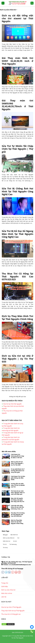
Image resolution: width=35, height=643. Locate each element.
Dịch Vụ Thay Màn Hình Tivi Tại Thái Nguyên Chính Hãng (17, 317)
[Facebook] (32, 627)
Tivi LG (4, 544)
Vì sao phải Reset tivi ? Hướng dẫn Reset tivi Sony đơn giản (18, 470)
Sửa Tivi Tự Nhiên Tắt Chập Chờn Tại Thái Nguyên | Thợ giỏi (17, 149)
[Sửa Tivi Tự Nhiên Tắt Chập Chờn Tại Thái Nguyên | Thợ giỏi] (17, 163)
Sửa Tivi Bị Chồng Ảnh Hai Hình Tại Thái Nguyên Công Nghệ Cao (17, 191)
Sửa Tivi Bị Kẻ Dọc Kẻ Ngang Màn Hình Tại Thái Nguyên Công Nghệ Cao (17, 234)
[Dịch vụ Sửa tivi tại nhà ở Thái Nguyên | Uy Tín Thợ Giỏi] (17, 373)
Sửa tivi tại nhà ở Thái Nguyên (11, 607)
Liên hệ (3, 597)
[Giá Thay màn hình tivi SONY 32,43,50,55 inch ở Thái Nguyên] (17, 75)
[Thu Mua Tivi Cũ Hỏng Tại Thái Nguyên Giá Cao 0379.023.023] (17, 291)
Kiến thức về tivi (6, 593)
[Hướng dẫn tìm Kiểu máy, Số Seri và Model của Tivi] (6, 485)
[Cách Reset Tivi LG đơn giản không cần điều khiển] (6, 478)
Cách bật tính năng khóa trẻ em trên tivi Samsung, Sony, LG (17, 507)
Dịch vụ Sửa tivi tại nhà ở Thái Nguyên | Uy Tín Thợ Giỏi (17, 358)
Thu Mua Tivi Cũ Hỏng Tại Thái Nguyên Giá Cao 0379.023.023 (17, 276)
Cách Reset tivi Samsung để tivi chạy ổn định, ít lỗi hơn (17, 456)
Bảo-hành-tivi (14, 534)
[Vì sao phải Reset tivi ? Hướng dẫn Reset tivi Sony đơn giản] (6, 471)
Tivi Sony (5, 547)
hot (18, 538)
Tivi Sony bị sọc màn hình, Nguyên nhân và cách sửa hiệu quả (17, 492)
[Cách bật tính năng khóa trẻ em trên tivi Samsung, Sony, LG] (6, 507)
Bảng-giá (5, 534)
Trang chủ (4, 583)
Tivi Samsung (13, 544)
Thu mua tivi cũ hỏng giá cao (11, 614)
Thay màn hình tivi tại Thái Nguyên (13, 611)
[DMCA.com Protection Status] (8, 624)
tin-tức (15, 541)
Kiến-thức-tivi (6, 541)
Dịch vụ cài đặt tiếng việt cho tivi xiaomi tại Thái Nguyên (17, 18)
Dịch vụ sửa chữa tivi (8, 590)
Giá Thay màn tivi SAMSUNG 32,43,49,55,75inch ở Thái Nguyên (17, 105)
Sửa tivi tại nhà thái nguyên (12, 404)
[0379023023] (32, 631)
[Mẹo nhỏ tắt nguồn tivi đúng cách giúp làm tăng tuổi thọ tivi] (6, 500)
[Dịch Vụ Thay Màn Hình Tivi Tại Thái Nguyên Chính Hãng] (17, 331)
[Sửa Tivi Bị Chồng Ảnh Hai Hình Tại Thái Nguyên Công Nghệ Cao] (17, 206)
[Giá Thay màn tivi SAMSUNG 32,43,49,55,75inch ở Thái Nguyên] (17, 121)
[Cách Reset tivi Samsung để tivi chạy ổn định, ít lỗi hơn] (6, 456)
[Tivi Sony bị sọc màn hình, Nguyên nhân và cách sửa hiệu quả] (6, 493)
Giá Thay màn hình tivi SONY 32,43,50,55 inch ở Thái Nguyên (17, 61)
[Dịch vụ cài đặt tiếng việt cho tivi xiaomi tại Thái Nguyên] (17, 33)
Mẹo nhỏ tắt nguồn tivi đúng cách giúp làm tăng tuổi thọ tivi (17, 499)
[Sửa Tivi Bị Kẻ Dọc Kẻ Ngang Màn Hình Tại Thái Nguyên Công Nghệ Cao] (17, 248)
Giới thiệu (4, 586)
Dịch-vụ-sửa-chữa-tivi (8, 538)
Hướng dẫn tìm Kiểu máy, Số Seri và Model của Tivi (18, 485)
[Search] (32, 3)
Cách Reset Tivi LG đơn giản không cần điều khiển (18, 478)
